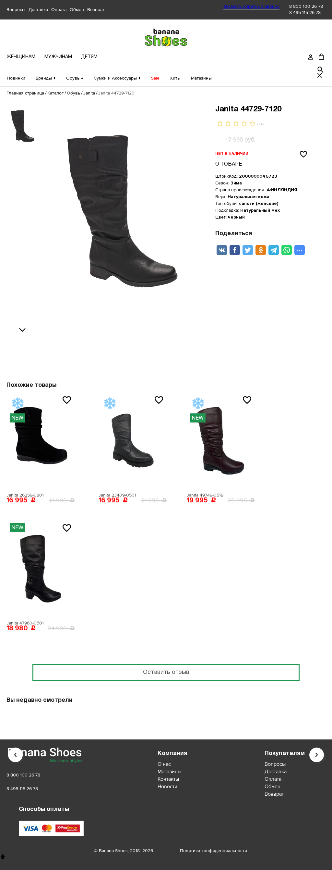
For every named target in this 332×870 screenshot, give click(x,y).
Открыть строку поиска (320, 70)
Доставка (38, 9)
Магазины (201, 78)
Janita (89, 93)
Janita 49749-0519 (205, 495)
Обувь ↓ (74, 78)
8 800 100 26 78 (306, 6)
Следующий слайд (316, 755)
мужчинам (58, 57)
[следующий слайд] (24, 330)
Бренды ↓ (46, 78)
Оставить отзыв (166, 672)
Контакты (168, 779)
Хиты (175, 78)
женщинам (20, 57)
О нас (164, 764)
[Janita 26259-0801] (40, 440)
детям (89, 57)
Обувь (73, 93)
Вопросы (15, 9)
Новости (167, 786)
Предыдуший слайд (15, 755)
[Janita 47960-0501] (40, 568)
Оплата (58, 9)
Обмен (77, 9)
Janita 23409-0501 (117, 495)
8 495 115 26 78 (305, 12)
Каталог (55, 93)
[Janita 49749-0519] (221, 440)
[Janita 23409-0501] (133, 440)
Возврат (95, 9)
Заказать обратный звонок (251, 6)
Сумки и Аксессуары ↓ (117, 78)
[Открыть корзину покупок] (321, 56)
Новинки (16, 78)
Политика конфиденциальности (213, 850)
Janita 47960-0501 (25, 623)
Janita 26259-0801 (25, 495)
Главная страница (25, 93)
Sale (155, 78)
